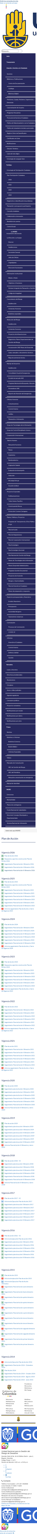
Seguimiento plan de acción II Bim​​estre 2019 (19, 1129)
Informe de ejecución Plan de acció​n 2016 (18, 1239)
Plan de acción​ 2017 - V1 (12, 1198)
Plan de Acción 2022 (11, 1007)
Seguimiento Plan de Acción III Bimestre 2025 (19, 896)
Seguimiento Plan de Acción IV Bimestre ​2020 (19, 1098)
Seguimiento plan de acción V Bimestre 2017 (19, 1217)
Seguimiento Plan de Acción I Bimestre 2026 (19, 864)
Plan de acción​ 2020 (11, 1086)
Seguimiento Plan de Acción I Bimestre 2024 (19, 927)
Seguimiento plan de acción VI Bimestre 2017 (19, 1220)
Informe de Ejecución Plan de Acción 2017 (18, 1201)
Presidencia (28, 1384)
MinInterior (9, 1399)
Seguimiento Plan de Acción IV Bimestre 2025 (19, 899)
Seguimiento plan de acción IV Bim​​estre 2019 (19, 1136)
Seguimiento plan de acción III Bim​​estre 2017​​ (19, 1211)
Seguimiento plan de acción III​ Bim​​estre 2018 (19, 1170)
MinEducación (28, 1405)
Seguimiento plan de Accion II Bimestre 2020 (19, 1092)
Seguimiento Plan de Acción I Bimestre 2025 (19, 890)
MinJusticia (27, 1386)
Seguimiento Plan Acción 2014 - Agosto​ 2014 (19, 1376)
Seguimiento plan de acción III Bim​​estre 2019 (19, 1133)
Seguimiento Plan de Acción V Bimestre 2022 (19, 1022)
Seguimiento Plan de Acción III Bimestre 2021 (19, 1055)
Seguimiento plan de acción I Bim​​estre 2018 (18, 1164)
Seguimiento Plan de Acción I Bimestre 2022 (19, 1010)
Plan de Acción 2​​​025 (11, 882)
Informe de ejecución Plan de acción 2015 (18, 1278)
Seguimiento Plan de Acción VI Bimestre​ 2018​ (19, 1179)
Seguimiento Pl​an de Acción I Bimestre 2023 (19, 970)
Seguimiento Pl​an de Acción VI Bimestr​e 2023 (19, 986)
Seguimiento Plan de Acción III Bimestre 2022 (19, 1016)
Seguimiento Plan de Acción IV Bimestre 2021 (19, 1059)
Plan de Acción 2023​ (11, 962)
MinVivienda (28, 1411)
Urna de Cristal (29, 1413)
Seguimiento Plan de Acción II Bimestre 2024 (19, 931)
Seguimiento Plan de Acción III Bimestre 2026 (19, 870)
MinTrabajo (27, 1390)
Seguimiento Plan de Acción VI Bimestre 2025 (19, 906)
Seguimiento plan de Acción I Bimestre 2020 (19, 1089)
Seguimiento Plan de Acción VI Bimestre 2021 (19, 1065)
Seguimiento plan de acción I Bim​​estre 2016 (18, 1242)
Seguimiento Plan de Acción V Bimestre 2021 (19, 1062)
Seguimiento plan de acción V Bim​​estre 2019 (19, 1139)
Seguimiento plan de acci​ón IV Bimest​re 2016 (19, 1251)
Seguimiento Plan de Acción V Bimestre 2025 (19, 902)
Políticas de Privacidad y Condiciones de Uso (15, 1503)
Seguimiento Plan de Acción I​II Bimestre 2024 (19, 934)
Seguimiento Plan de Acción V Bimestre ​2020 (19, 1101)
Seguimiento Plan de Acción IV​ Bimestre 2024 (19, 937)
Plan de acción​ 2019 (11, 1123)
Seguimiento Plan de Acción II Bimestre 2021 (19, 1052)
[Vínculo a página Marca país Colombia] (4, 1446)
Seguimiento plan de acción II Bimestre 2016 (19, 1245)
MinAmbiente (10, 1413)
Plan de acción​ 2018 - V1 (12, 1161)
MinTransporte (29, 1409)
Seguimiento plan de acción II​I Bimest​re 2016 (19, 1248)
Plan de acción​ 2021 (11, 1046)
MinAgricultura (10, 1411)
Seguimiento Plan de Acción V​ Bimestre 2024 (19, 940)
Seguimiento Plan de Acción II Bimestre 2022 (19, 1013)
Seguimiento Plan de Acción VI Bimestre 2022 (19, 1025)
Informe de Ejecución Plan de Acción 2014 (18, 1362)
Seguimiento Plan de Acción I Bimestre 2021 (19, 1049)
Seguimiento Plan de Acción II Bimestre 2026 (19, 867)
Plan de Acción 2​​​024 (11, 924)
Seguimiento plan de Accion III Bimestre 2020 (19, 1095)
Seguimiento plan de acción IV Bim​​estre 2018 (19, 1173)
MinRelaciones (10, 1401)
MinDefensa (28, 1388)
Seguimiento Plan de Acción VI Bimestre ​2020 (19, 1104)
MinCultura (9, 1409)
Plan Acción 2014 (10, 1370)
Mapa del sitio (5, 1505)
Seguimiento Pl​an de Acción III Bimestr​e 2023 (19, 976)
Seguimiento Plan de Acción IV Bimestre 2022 (19, 1019)
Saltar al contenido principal (8, 3)
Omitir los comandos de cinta (9, 1)
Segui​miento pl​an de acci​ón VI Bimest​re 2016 (19, 1257)
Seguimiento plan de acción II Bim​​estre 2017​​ (19, 1207)
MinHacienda (10, 1403)
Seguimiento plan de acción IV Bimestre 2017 (19, 1214)
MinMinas (27, 1399)
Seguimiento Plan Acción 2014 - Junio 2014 (18, 1380)
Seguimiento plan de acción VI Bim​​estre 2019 (19, 1142)
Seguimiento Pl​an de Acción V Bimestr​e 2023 (19, 983)
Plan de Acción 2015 (11, 1275)
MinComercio (28, 1401)
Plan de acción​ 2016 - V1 (12, 1236)
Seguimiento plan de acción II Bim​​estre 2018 (19, 1167)
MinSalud (9, 1405)
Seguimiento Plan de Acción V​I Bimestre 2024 (19, 943)
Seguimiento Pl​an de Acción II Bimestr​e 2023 (19, 973)
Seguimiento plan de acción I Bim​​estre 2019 (18, 1126)
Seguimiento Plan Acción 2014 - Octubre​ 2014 (19, 1373)
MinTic (26, 1403)
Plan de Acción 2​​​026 (11, 856)
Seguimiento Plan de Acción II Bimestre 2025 (19, 893)
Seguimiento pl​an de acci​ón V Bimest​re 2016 (19, 1254)
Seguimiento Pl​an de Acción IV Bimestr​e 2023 (19, 979)
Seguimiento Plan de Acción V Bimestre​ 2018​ (19, 1176)
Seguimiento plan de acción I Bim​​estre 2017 (18, 1204)
